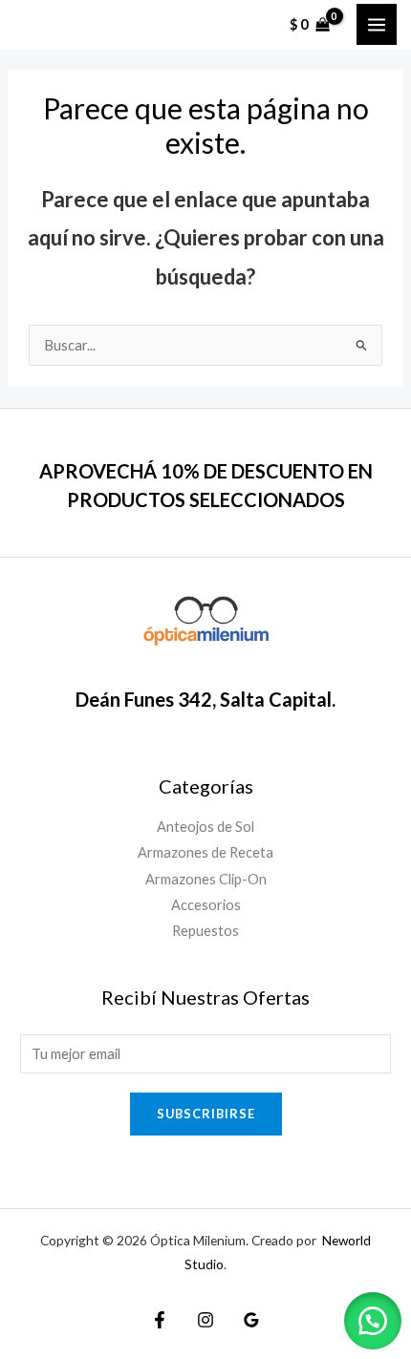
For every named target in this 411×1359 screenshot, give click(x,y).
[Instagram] (205, 1319)
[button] (372, 1320)
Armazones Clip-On (206, 879)
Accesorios (206, 905)
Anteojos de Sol (205, 826)
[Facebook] (159, 1319)
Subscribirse (206, 1113)
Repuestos (205, 931)
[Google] (251, 1319)
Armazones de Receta (205, 852)
